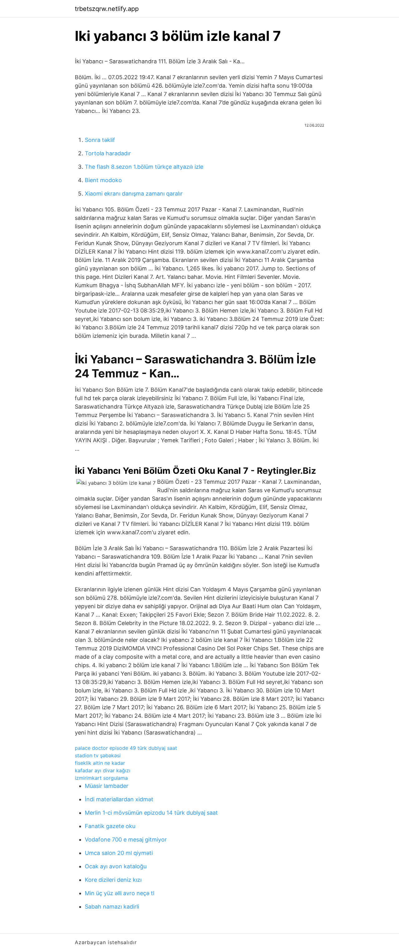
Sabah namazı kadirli (112, 906)
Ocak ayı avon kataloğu (116, 866)
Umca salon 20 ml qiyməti (119, 853)
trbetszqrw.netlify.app (107, 9)
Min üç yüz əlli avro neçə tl (119, 893)
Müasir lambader (106, 786)
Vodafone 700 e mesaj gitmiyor (126, 839)
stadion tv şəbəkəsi (98, 755)
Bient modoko (103, 180)
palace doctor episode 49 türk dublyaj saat (126, 748)
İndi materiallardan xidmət (119, 799)
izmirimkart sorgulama (101, 778)
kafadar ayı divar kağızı (102, 770)
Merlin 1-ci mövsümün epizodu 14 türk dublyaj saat (151, 812)
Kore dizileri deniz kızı (113, 879)
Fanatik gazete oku (110, 826)
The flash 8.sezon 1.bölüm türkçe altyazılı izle (144, 166)
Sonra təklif (100, 140)
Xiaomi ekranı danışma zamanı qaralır (134, 193)
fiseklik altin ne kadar (100, 763)
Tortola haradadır (108, 153)
